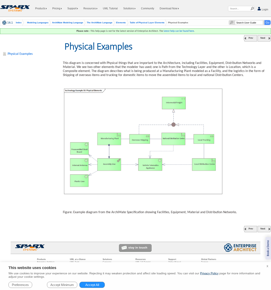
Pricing (56, 8)
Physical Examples (20, 54)
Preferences (20, 285)
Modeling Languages (37, 23)
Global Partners (208, 259)
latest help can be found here (179, 31)
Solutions (129, 8)
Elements (121, 23)
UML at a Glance (78, 259)
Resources (90, 8)
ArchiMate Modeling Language (67, 23)
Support (72, 8)
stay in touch (137, 247)
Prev (251, 38)
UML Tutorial (110, 8)
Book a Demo (268, 248)
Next (262, 38)
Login (264, 9)
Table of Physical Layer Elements (147, 23)
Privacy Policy (209, 273)
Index (19, 23)
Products (40, 8)
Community (147, 8)
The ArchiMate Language (99, 23)
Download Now (169, 8)
